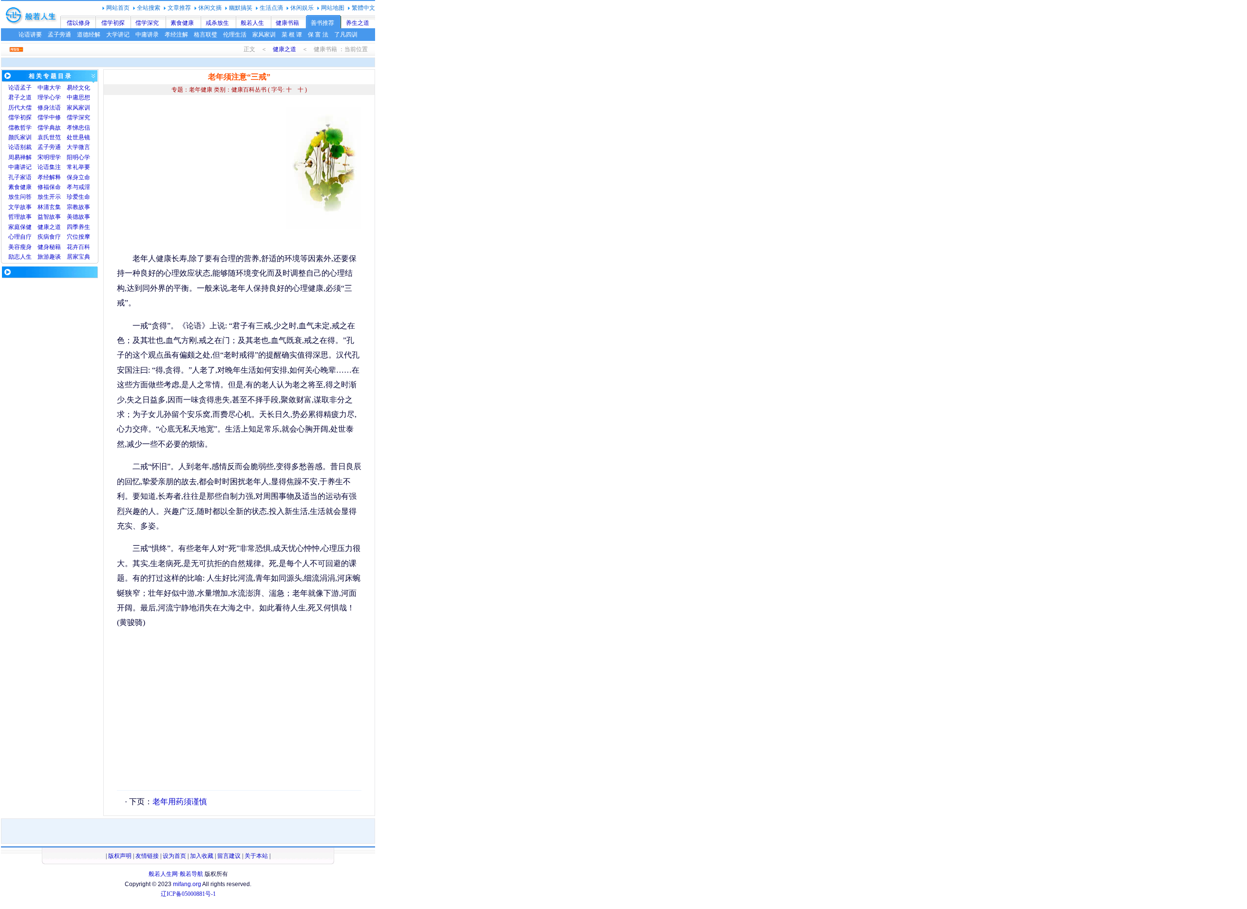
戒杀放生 (217, 22)
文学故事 (20, 207)
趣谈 (55, 256)
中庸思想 (78, 97)
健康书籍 (287, 22)
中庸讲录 (147, 34)
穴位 (72, 236)
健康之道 (284, 49)
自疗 (26, 236)
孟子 (26, 87)
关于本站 (256, 855)
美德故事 (78, 216)
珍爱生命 (78, 196)
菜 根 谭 (292, 34)
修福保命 (49, 187)
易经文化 (78, 87)
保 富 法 (318, 34)
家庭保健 (20, 227)
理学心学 (49, 97)
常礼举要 (78, 167)
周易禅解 (20, 157)
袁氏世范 (49, 137)
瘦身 (26, 247)
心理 (14, 236)
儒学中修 (49, 117)
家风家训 (264, 34)
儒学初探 (113, 22)
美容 (14, 247)
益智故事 (49, 216)
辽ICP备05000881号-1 (188, 893)
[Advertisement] (199, 175)
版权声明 (120, 855)
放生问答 (20, 196)
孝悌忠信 (78, 127)
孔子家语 (20, 177)
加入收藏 (201, 855)
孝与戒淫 (78, 187)
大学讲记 (118, 34)
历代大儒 (20, 107)
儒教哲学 (20, 127)
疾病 (43, 236)
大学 (55, 87)
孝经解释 (49, 177)
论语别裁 (20, 147)
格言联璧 (205, 34)
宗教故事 (78, 207)
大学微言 (78, 147)
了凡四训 (346, 34)
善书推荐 (322, 22)
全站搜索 (148, 7)
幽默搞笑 (240, 7)
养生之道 (357, 22)
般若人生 (252, 22)
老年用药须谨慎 (179, 801)
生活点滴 (271, 7)
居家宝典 (78, 256)
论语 (14, 87)
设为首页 (174, 855)
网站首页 (118, 7)
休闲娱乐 (302, 7)
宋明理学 (49, 157)
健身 (43, 247)
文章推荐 (179, 7)
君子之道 (20, 97)
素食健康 (182, 22)
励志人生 (20, 256)
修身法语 (49, 107)
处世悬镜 (78, 137)
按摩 (84, 236)
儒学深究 (147, 22)
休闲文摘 (210, 7)
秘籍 (55, 247)
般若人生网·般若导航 (176, 874)
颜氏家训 (20, 137)
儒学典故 (49, 127)
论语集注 (49, 167)
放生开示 (49, 196)
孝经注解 (176, 34)
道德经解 (88, 34)
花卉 (72, 247)
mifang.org (187, 884)
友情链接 (147, 855)
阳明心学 (78, 157)
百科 (84, 247)
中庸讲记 (20, 167)
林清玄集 (49, 207)
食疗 (55, 236)
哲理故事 (20, 216)
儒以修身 (78, 22)
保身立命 (78, 177)
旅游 (43, 256)
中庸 (43, 87)
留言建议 (229, 855)
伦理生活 (234, 34)
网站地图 (332, 7)
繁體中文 (363, 7)
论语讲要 (30, 34)
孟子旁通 (59, 34)
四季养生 (78, 227)
